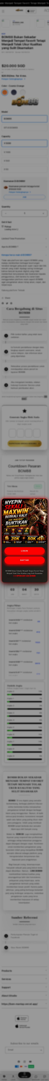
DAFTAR (24, 560)
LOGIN (24, 551)
